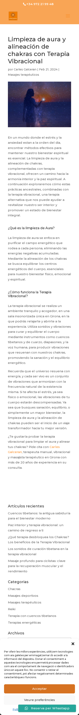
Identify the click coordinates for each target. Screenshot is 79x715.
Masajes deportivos (23, 596)
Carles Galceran (25, 69)
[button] (73, 644)
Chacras (14, 589)
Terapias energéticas (24, 622)
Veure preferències (39, 700)
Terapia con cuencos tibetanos (32, 616)
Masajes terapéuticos (23, 75)
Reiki (11, 609)
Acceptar (39, 689)
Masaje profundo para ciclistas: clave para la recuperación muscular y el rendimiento (36, 566)
